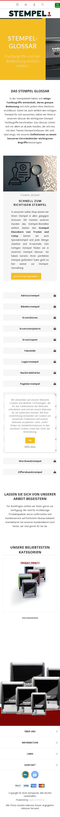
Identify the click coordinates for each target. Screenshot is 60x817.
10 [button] (37, 618)
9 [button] (35, 618)
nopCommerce (36, 799)
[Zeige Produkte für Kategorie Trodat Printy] (30, 585)
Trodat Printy (30, 562)
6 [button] (31, 618)
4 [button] (27, 618)
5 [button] (29, 618)
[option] (30, 585)
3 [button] (26, 618)
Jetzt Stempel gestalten (25, 276)
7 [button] (32, 618)
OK (30, 440)
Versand (35, 808)
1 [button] (23, 618)
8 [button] (34, 618)
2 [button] (24, 618)
